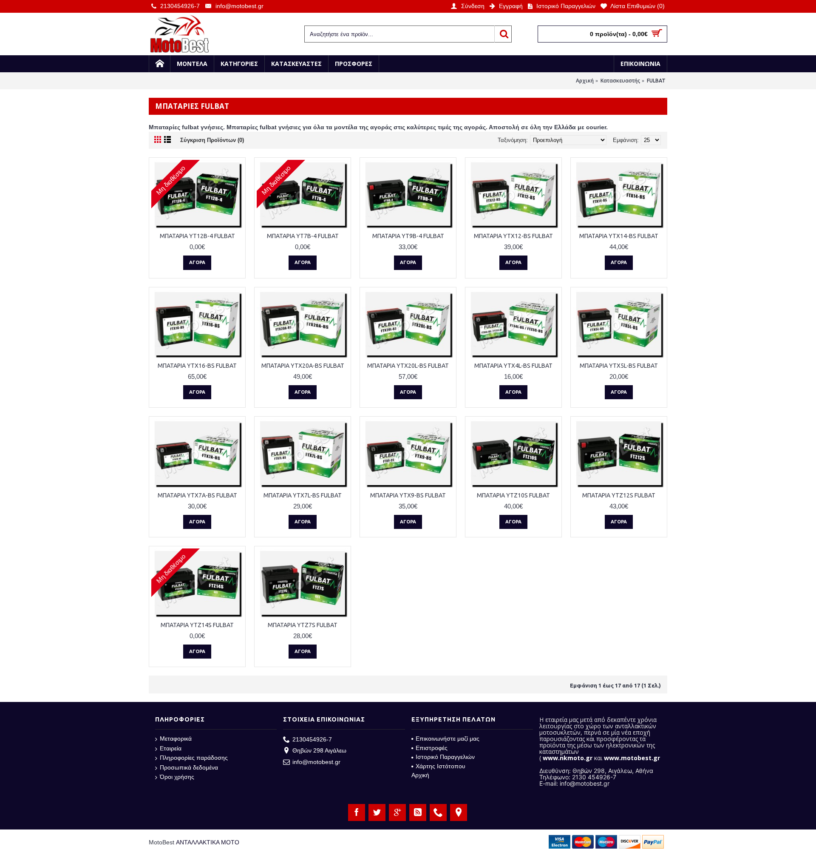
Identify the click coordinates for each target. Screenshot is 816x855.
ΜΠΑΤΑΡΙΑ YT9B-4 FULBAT (408, 236)
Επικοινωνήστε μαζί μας (447, 738)
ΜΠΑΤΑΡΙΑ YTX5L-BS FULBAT (619, 365)
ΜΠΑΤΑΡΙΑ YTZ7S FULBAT (302, 625)
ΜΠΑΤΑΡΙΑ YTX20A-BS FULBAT (302, 365)
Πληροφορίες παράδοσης (194, 757)
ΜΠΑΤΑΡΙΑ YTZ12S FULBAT (618, 495)
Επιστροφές (432, 747)
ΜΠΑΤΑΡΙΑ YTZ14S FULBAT (197, 625)
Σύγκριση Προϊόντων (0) (212, 140)
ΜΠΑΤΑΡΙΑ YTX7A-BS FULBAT (197, 495)
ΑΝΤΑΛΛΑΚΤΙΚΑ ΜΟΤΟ (207, 842)
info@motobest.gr (316, 761)
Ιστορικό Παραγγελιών (445, 756)
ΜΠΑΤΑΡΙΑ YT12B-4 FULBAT (197, 236)
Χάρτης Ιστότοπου (440, 766)
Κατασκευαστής (620, 80)
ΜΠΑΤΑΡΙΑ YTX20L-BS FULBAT (408, 365)
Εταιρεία (170, 748)
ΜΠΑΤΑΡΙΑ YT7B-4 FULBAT (303, 236)
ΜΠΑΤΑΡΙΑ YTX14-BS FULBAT (618, 236)
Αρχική (585, 80)
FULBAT (656, 80)
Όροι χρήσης (177, 776)
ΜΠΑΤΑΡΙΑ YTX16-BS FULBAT (197, 365)
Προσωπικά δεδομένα (189, 767)
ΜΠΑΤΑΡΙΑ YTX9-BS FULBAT (408, 495)
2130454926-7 (312, 739)
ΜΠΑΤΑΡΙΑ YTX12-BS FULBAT (513, 236)
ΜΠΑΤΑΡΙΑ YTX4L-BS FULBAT (513, 365)
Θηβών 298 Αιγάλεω (319, 750)
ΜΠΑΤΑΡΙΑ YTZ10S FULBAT (513, 495)
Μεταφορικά (176, 738)
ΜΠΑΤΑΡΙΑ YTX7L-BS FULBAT (303, 495)
